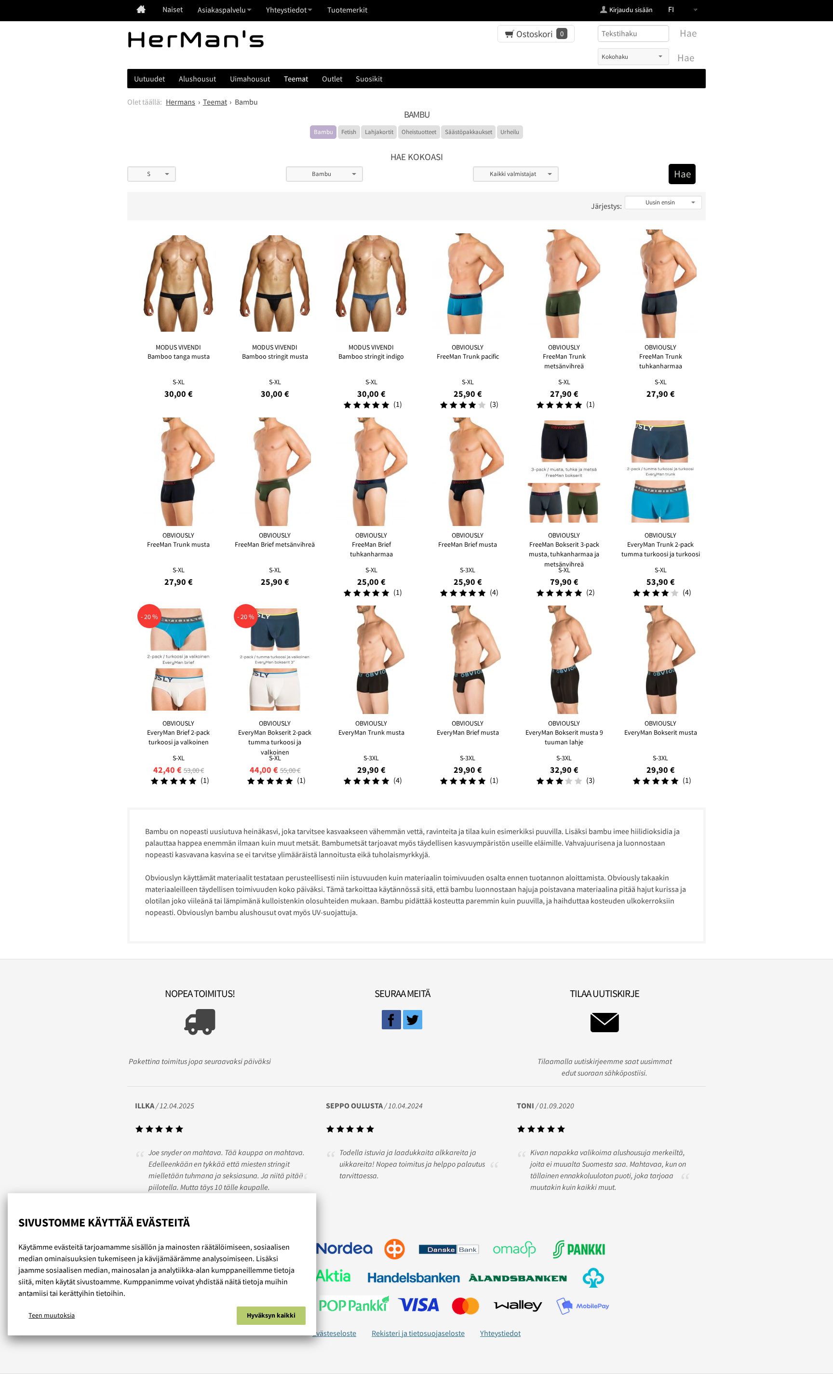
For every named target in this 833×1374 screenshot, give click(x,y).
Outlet (332, 78)
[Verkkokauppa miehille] (141, 9)
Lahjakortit (379, 132)
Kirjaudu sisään (631, 9)
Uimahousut (250, 78)
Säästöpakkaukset (468, 132)
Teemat (296, 78)
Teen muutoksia (51, 1315)
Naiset (172, 9)
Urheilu (509, 132)
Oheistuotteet (419, 132)
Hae (685, 58)
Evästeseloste (334, 1333)
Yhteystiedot (500, 1333)
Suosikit (369, 78)
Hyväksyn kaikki (271, 1315)
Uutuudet (149, 78)
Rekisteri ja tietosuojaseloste (418, 1333)
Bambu (323, 132)
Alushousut (197, 78)
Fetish (348, 132)
